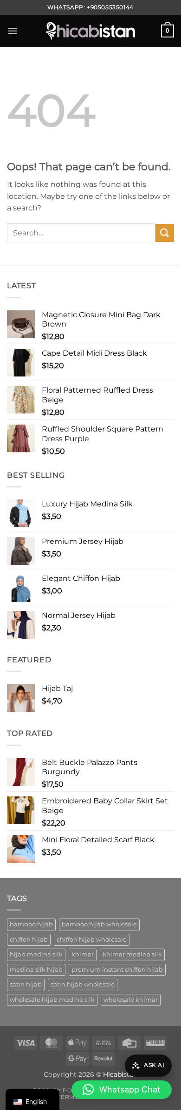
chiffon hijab (29, 939)
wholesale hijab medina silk (52, 999)
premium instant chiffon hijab (117, 969)
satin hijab (26, 984)
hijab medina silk (36, 954)
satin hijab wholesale (83, 984)
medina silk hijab (36, 969)
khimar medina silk (132, 954)
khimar (82, 954)
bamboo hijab (31, 924)
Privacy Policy (59, 1090)
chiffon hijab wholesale (92, 939)
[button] (12, 30)
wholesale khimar (130, 999)
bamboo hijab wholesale (99, 924)
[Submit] (164, 233)
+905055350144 (110, 7)
